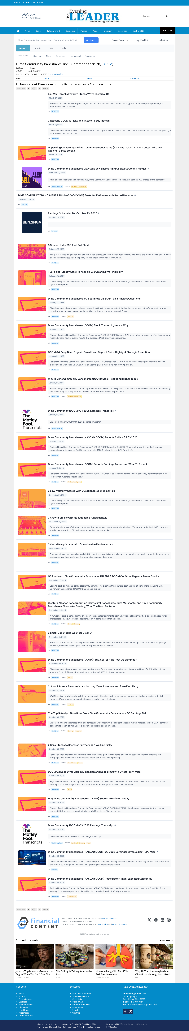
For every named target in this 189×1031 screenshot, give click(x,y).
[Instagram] (169, 923)
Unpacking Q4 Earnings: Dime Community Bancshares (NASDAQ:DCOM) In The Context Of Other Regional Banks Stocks (105, 149)
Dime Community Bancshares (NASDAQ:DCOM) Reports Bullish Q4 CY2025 (92, 437)
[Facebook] (156, 923)
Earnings (70, 316)
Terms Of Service (119, 924)
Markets (23, 48)
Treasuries (90, 56)
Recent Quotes (118, 40)
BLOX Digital (111, 1027)
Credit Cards (72, 763)
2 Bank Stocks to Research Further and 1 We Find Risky (80, 745)
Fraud (70, 789)
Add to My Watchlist (55, 74)
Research (134, 78)
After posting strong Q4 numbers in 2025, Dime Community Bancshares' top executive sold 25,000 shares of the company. (108, 180)
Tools (63, 48)
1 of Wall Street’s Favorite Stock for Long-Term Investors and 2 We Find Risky (93, 686)
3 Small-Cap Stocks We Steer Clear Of (70, 632)
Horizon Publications (60, 1024)
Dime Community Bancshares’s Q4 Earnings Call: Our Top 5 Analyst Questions (94, 298)
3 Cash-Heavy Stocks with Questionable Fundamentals (80, 544)
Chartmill (24, 204)
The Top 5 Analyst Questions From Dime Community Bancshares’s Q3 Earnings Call (97, 713)
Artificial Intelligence (74, 396)
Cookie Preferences (92, 1027)
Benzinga (54, 231)
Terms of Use (42, 1027)
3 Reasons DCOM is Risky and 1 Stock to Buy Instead (79, 120)
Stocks (38, 48)
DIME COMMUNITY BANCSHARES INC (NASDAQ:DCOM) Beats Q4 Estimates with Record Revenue (77, 195)
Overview (37, 56)
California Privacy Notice (72, 1027)
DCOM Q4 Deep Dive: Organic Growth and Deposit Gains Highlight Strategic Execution (99, 352)
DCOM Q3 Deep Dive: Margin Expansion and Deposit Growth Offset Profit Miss (94, 771)
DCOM (107, 64)
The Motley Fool (56, 186)
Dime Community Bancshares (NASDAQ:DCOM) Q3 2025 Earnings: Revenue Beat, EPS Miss (103, 851)
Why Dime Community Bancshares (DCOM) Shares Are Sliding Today (88, 798)
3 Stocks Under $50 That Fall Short (68, 245)
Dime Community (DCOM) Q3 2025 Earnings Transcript (82, 825)
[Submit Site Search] (166, 16)
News (48, 56)
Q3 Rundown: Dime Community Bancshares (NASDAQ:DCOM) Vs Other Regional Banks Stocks (103, 576)
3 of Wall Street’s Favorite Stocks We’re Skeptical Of (78, 94)
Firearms (70, 704)
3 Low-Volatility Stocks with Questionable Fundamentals (81, 490)
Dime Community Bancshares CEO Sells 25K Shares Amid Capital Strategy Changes (98, 168)
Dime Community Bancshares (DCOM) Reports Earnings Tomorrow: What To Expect (97, 464)
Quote (46, 78)
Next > (45, 88)
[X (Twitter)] (149, 923)
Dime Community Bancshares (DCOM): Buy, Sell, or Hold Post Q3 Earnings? (92, 659)
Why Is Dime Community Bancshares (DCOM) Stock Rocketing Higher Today (93, 378)
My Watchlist (142, 40)
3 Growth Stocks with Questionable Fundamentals (77, 517)
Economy (77, 624)
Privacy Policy (102, 924)
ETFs (51, 48)
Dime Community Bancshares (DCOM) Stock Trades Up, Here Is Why (88, 325)
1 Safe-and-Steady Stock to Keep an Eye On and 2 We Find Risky (85, 271)
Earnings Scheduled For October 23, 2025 (74, 213)
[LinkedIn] (162, 923)
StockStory (55, 112)
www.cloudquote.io (109, 918)
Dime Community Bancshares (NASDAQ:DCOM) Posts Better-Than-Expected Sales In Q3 (100, 878)
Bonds (70, 624)
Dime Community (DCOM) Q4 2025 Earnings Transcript (82, 410)
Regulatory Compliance (78, 186)
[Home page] (92, 16)
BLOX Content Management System (130, 1024)
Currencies (60, 56)
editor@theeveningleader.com (143, 1004)
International (75, 56)
